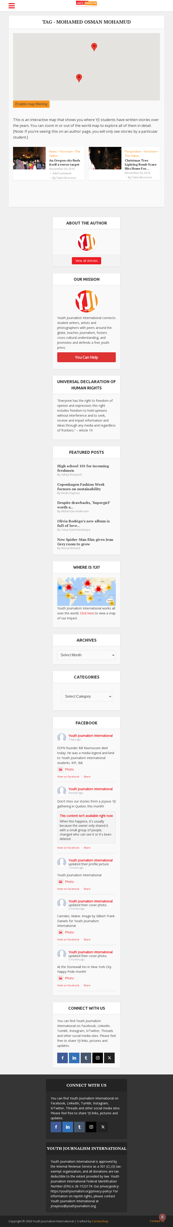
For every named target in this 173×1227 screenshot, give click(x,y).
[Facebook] (62, 1058)
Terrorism (66, 151)
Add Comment (61, 173)
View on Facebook (68, 776)
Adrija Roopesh (71, 474)
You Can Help (86, 357)
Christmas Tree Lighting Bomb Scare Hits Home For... (141, 164)
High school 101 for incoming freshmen (83, 468)
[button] (79, 78)
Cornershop (100, 1221)
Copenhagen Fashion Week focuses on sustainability (81, 486)
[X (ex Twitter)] (109, 1058)
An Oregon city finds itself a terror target (64, 162)
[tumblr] (86, 1058)
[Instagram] (97, 1058)
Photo (69, 769)
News (53, 151)
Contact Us (157, 1221)
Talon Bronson (66, 178)
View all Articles (86, 260)
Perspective (133, 151)
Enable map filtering (31, 104)
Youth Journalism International (90, 735)
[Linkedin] (74, 1058)
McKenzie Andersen (75, 511)
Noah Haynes (70, 493)
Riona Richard (70, 548)
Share (87, 776)
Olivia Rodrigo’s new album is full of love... (83, 523)
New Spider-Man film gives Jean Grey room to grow (85, 541)
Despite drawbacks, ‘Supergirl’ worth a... (83, 504)
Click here (87, 613)
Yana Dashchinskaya (75, 530)
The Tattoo (132, 156)
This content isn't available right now (86, 816)
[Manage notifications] (162, 1217)
